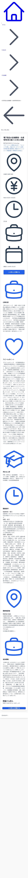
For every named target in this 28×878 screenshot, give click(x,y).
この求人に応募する (14, 272)
